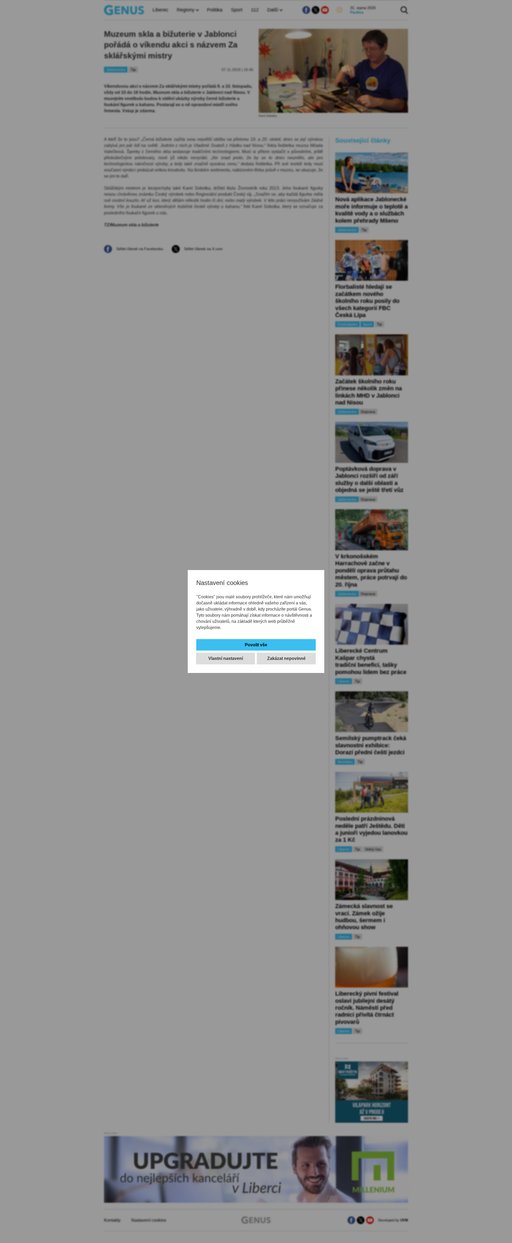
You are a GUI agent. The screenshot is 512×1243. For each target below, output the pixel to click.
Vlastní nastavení (225, 658)
